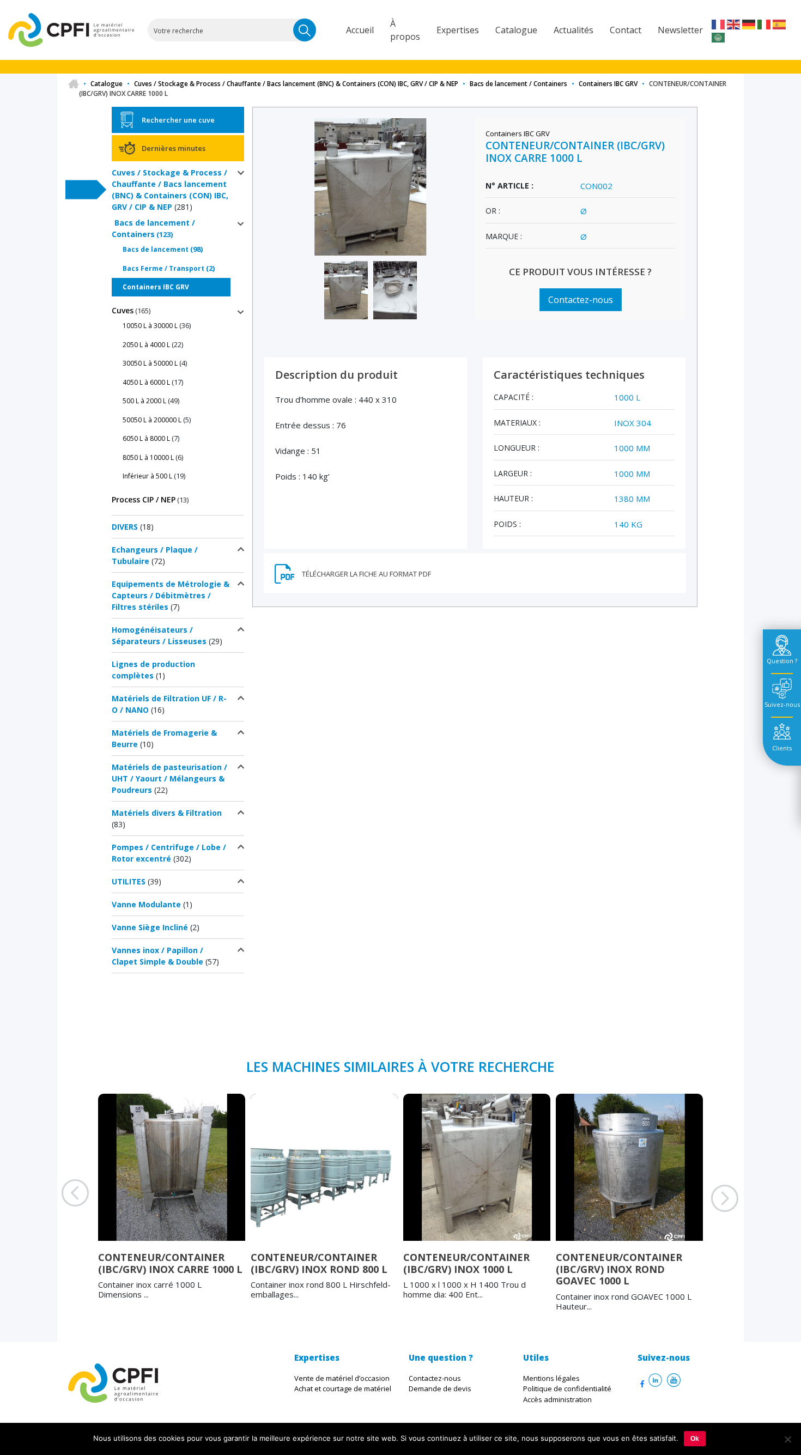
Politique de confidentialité (567, 1388)
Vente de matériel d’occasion (342, 1378)
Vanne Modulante (146, 904)
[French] (719, 23)
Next (711, 1212)
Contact (625, 30)
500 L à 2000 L (144, 400)
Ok (694, 1438)
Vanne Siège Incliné (150, 927)
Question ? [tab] (782, 661)
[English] (734, 23)
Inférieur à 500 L (147, 476)
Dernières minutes (173, 148)
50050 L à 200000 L (152, 420)
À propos (405, 30)
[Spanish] (780, 23)
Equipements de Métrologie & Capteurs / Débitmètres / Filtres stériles (170, 595)
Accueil (360, 30)
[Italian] (764, 23)
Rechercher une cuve (178, 120)
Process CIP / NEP (143, 499)
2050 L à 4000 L (146, 344)
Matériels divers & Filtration (167, 813)
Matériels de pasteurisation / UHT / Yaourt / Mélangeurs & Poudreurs (169, 778)
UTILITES (128, 881)
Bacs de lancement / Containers (518, 83)
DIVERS (125, 527)
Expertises (457, 30)
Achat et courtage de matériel (342, 1388)
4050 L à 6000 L (146, 382)
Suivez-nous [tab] (782, 704)
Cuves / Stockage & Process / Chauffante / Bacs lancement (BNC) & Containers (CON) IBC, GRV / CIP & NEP (296, 83)
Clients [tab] (782, 748)
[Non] (787, 1439)
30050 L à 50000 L (150, 363)
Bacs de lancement (156, 249)
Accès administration (557, 1399)
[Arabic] (719, 37)
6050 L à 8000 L (146, 438)
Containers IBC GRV (608, 83)
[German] (749, 23)
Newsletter (680, 30)
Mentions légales (551, 1378)
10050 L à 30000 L (150, 325)
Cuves (123, 310)
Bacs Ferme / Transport (163, 268)
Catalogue (516, 30)
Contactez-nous (580, 300)
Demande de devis (440, 1388)
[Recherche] (304, 30)
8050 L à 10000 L (148, 457)
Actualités (573, 30)
